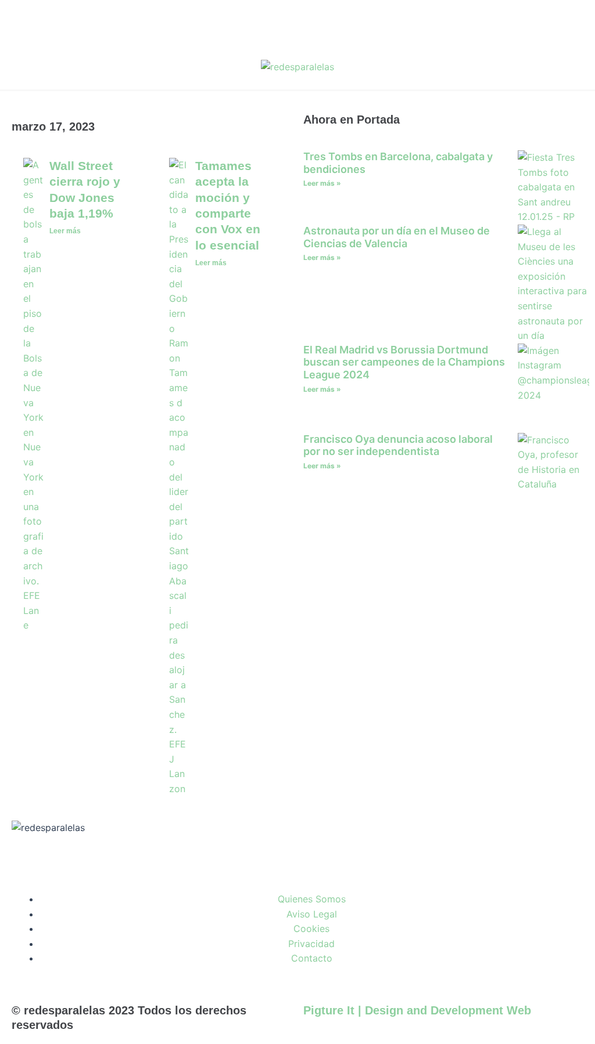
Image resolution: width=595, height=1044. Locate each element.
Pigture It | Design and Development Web (417, 1010)
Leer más (65, 231)
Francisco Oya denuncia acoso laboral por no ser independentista (398, 445)
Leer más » (322, 183)
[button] (570, 67)
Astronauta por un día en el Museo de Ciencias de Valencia (396, 237)
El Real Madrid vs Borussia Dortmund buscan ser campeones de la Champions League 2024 (404, 362)
